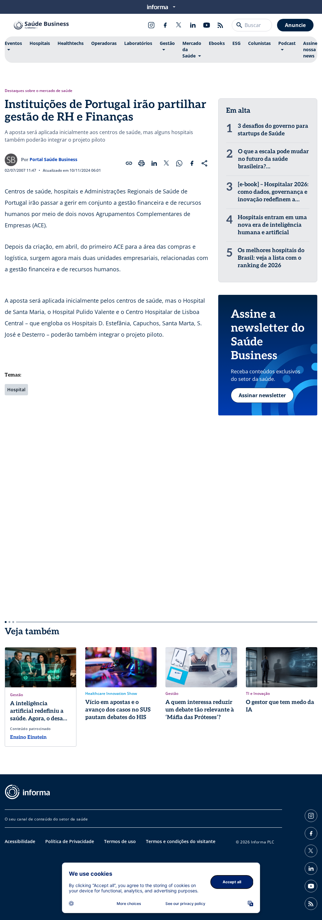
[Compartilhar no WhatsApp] (179, 163)
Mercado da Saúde (191, 49)
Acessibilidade (20, 841)
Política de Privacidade (69, 841)
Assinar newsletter (262, 395)
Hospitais (40, 43)
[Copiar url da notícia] (129, 163)
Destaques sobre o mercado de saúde (38, 90)
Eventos (13, 43)
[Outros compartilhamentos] (204, 163)
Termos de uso (120, 841)
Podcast (287, 43)
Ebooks (217, 43)
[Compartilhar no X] (166, 163)
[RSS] (220, 25)
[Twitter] (179, 25)
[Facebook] (165, 25)
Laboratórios (138, 43)
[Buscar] (239, 25)
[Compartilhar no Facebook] (192, 163)
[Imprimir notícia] (141, 163)
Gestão (167, 43)
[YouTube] (206, 25)
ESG (236, 43)
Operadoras (104, 43)
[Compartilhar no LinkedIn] (154, 163)
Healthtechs (71, 43)
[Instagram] (151, 25)
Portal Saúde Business (53, 159)
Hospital (16, 389)
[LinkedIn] (192, 25)
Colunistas (259, 43)
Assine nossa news (310, 49)
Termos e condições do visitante (180, 841)
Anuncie (295, 25)
